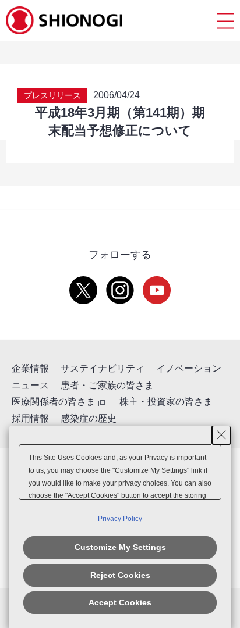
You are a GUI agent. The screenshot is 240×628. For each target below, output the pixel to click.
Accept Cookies (120, 602)
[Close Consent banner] (221, 435)
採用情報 (30, 418)
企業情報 (30, 368)
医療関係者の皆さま (54, 401)
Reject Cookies (120, 575)
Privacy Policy (120, 519)
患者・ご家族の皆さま (107, 385)
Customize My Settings (120, 547)
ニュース (30, 385)
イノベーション (188, 368)
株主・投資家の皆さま (166, 401)
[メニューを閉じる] (225, 20)
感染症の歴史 (89, 418)
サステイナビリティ (102, 368)
